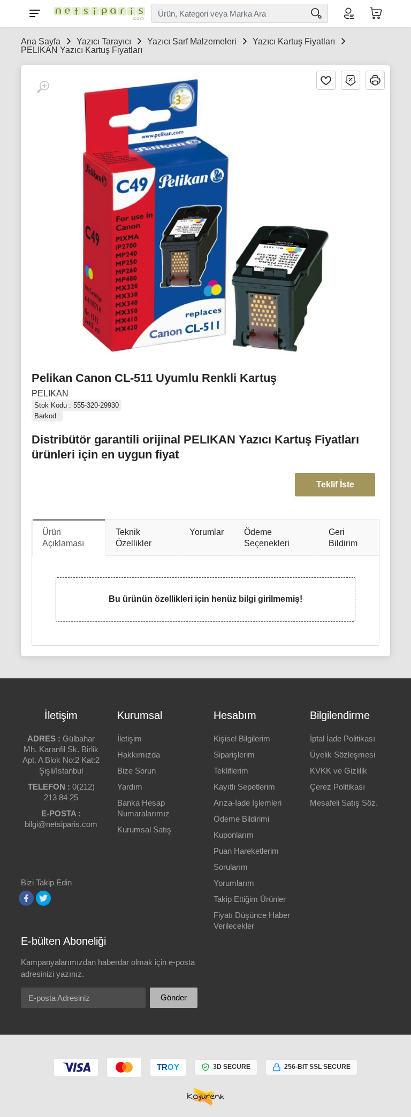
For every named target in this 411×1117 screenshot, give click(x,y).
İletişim (129, 738)
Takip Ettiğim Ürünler (250, 899)
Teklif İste (335, 484)
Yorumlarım (234, 883)
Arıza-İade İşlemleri (247, 802)
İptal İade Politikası (342, 738)
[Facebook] (26, 898)
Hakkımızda (138, 754)
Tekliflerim (231, 770)
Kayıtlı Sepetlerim (244, 786)
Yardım (129, 786)
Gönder (174, 997)
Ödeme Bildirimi (241, 818)
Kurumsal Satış (144, 829)
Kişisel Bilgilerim (242, 738)
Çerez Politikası (337, 786)
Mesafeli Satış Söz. (344, 802)
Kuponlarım (234, 834)
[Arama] (316, 13)
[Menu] (35, 13)
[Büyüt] (43, 87)
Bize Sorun (136, 770)
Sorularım (231, 866)
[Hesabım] (348, 13)
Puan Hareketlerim (246, 850)
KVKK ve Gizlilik (338, 770)
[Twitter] (43, 898)
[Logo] (97, 13)
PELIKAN (50, 393)
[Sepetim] (376, 13)
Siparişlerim (234, 754)
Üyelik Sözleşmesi (342, 754)
